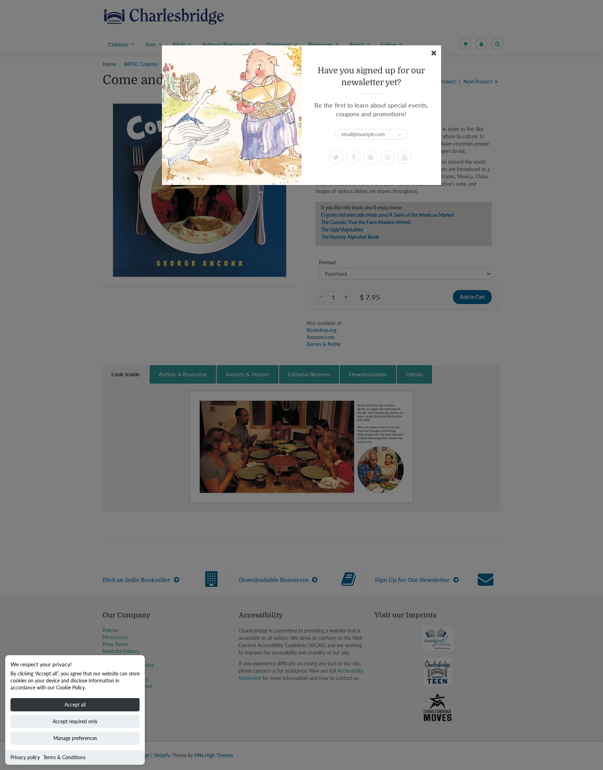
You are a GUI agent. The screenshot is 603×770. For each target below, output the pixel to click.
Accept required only (75, 721)
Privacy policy (25, 757)
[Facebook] (353, 157)
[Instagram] (388, 157)
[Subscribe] (399, 134)
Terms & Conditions (64, 757)
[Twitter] (336, 157)
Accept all (75, 705)
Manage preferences (75, 738)
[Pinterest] (371, 157)
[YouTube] (405, 157)
